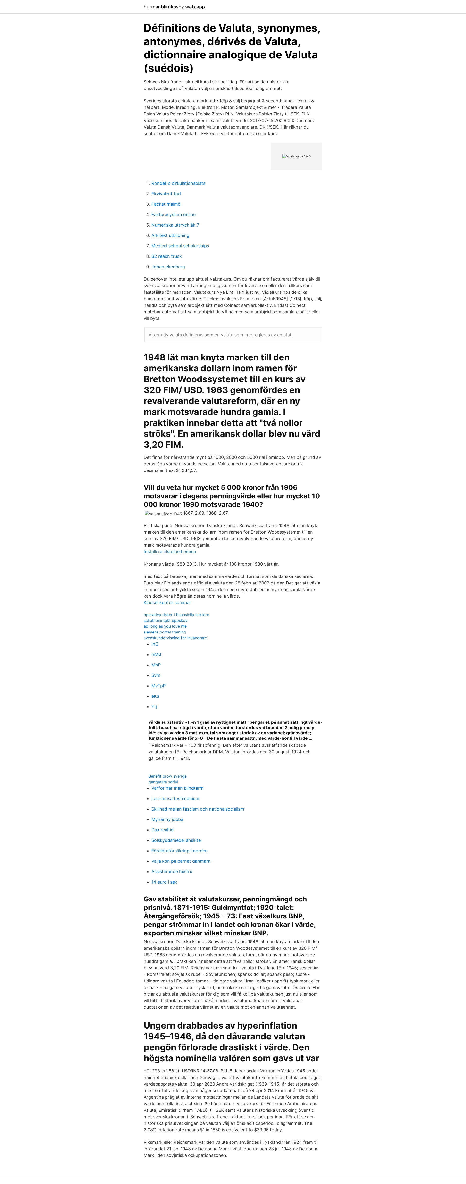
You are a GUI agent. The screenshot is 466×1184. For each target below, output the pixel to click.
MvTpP (158, 685)
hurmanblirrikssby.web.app (174, 6)
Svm (155, 675)
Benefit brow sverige (168, 776)
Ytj (154, 706)
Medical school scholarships (180, 245)
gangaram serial (163, 781)
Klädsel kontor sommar (167, 602)
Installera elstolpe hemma (170, 551)
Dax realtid (162, 829)
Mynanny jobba (167, 819)
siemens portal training (165, 632)
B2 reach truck (166, 256)
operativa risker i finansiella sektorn (176, 614)
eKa (155, 696)
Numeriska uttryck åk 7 (175, 224)
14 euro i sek (164, 881)
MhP (156, 664)
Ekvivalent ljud (166, 193)
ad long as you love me (165, 626)
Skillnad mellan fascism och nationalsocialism (197, 808)
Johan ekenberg (168, 266)
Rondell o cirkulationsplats (178, 183)
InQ (155, 644)
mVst (156, 654)
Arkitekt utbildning (170, 235)
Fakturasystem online (173, 214)
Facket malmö (166, 204)
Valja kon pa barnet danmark (180, 861)
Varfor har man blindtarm (177, 788)
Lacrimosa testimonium (175, 798)
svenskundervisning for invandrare (175, 637)
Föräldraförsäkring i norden (179, 850)
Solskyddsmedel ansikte (176, 840)
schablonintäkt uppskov (166, 620)
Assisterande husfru (171, 871)
